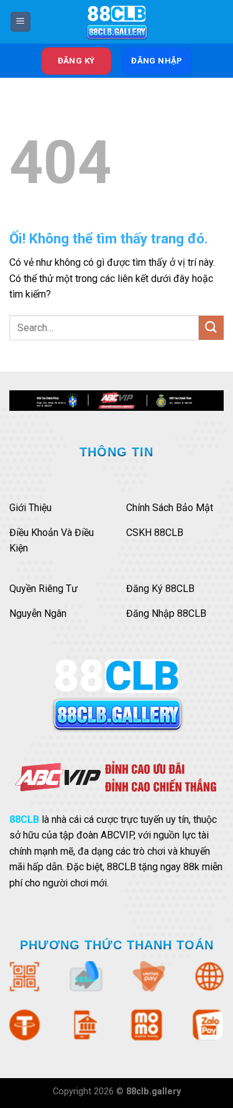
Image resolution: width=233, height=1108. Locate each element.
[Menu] (20, 22)
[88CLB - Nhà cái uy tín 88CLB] (116, 22)
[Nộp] (211, 328)
